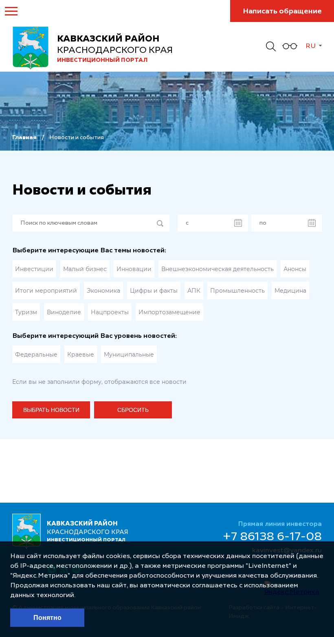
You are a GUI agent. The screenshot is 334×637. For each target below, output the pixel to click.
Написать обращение (282, 11)
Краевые (80, 354)
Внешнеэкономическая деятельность (217, 269)
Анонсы (294, 269)
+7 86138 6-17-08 (272, 537)
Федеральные (36, 354)
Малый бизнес (85, 269)
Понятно (47, 617)
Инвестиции (34, 269)
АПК (193, 290)
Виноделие (64, 312)
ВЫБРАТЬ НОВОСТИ (51, 410)
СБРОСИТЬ (133, 410)
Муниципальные (129, 354)
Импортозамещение (169, 312)
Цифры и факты (154, 290)
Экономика (103, 290)
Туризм (26, 312)
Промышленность (237, 290)
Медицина (290, 290)
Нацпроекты (110, 312)
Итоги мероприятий (46, 290)
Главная (24, 137)
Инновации (134, 269)
